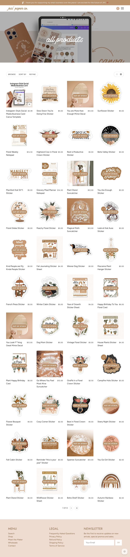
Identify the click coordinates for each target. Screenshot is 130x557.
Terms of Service (56, 546)
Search (11, 533)
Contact (12, 546)
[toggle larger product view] (116, 74)
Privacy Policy (55, 536)
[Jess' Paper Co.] (17, 8)
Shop (10, 536)
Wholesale (13, 542)
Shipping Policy (56, 542)
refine (32, 74)
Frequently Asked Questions (62, 533)
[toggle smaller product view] (121, 74)
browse (12, 74)
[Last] (77, 508)
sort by (22, 74)
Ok (118, 542)
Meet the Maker (15, 539)
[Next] (71, 508)
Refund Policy (55, 539)
